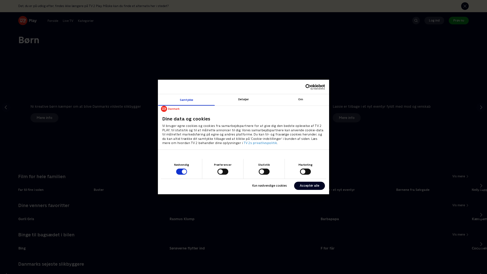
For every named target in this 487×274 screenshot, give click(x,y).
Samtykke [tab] (186, 99)
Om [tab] (300, 99)
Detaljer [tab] (243, 99)
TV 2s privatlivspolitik (260, 143)
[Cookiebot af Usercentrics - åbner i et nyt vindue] (308, 87)
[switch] (222, 172)
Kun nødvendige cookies (269, 185)
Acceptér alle (309, 185)
